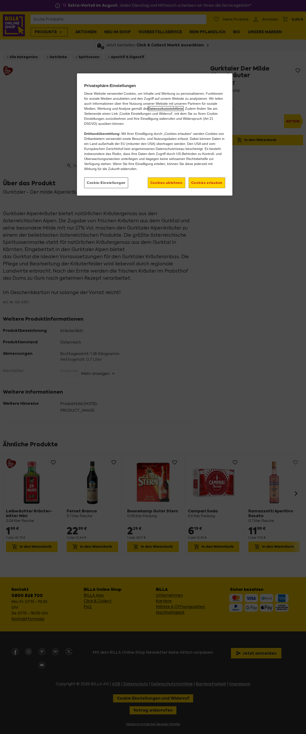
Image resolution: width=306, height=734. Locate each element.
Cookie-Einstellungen (106, 183)
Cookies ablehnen (166, 183)
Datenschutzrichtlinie (165, 108)
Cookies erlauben (207, 183)
